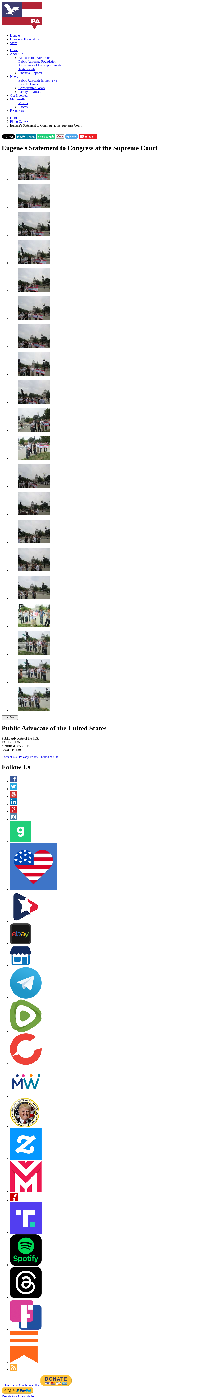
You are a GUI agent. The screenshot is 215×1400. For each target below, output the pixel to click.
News (14, 76)
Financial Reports (30, 73)
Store (13, 43)
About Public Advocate (34, 57)
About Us (16, 54)
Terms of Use (49, 757)
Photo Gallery (19, 121)
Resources (17, 110)
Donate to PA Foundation (18, 1396)
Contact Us (9, 757)
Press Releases (28, 84)
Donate (15, 35)
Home (14, 50)
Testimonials (26, 69)
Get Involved (19, 95)
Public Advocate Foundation (37, 61)
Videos (23, 103)
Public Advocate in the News (37, 80)
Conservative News (31, 88)
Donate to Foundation (24, 39)
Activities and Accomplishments (39, 65)
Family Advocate (29, 92)
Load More (9, 717)
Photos (23, 107)
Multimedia (17, 99)
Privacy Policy (28, 757)
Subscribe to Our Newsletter (20, 1385)
